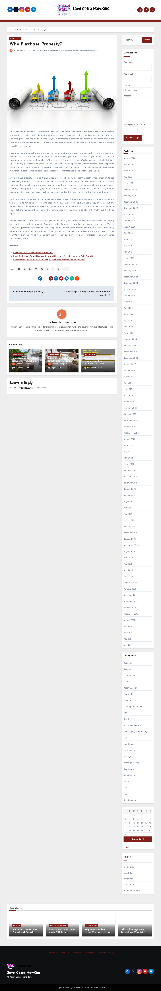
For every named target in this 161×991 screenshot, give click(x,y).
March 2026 (129, 183)
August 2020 (130, 551)
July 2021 (128, 508)
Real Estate (15, 38)
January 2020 (130, 589)
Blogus (88, 987)
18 (129, 827)
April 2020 (128, 570)
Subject (127, 86)
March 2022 (129, 464)
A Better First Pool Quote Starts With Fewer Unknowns (62, 932)
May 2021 (128, 514)
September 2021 (131, 495)
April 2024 (128, 327)
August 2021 (129, 501)
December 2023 (131, 352)
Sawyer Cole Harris (96, 364)
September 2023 (131, 370)
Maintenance (129, 750)
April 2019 (128, 645)
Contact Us (129, 867)
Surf (126, 788)
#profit (76, 51)
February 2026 (130, 189)
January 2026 (130, 196)
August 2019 (129, 620)
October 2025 (130, 214)
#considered (55, 51)
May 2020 (128, 564)
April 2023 (128, 395)
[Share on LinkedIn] (30, 269)
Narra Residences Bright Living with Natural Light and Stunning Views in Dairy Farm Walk (54, 256)
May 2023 (128, 389)
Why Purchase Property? (35, 44)
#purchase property (88, 51)
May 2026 (128, 177)
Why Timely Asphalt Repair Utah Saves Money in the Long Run (98, 932)
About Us (128, 873)
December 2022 (131, 420)
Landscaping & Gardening (135, 731)
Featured (128, 694)
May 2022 (128, 452)
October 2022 (130, 427)
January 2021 (130, 526)
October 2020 (130, 539)
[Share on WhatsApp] (36, 269)
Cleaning (128, 669)
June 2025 (128, 239)
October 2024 (130, 289)
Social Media (129, 775)
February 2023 (130, 408)
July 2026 (128, 164)
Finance (127, 700)
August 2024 (130, 302)
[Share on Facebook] (19, 269)
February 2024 (130, 339)
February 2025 (130, 264)
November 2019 (131, 601)
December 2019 (131, 595)
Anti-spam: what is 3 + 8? (135, 125)
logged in (25, 388)
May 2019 (128, 639)
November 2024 (131, 283)
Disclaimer (128, 879)
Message (127, 96)
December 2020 (131, 533)
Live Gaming (129, 744)
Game (126, 713)
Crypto (127, 682)
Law (125, 738)
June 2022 (129, 445)
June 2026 (129, 171)
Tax (125, 794)
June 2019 (128, 633)
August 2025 (129, 227)
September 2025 (131, 221)
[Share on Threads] (58, 269)
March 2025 (129, 258)
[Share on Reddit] (47, 269)
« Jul (126, 847)
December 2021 (131, 476)
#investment (66, 51)
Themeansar (99, 987)
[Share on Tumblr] (53, 269)
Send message (132, 138)
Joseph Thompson (24, 51)
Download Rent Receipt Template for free (33, 252)
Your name (128, 62)
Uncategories (130, 800)
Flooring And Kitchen (133, 707)
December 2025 (131, 202)
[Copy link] (66, 269)
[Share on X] (24, 269)
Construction (130, 675)
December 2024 (131, 277)
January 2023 (130, 414)
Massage (127, 756)
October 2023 (130, 364)
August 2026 (130, 158)
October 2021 (130, 489)
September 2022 (131, 433)
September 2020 (131, 545)
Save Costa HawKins (24, 973)
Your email (128, 74)
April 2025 (128, 252)
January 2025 (130, 270)
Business (128, 663)
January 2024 (130, 345)
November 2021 (131, 483)
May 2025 (128, 246)
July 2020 (128, 558)
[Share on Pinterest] (41, 269)
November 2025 (131, 208)
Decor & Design (130, 688)
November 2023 (131, 358)
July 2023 (128, 383)
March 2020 (129, 576)
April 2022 (128, 458)
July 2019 (128, 626)
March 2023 (129, 402)
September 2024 (131, 295)
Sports (126, 781)
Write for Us (129, 884)
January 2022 (130, 470)
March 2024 (129, 333)
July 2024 (128, 308)
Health (127, 719)
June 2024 (129, 314)
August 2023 (129, 377)
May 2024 (128, 320)
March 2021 (129, 520)
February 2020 (130, 583)
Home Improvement (132, 725)
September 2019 (131, 614)
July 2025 (128, 233)
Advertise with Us (132, 890)
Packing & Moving (132, 763)
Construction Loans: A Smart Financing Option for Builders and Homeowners (49, 260)
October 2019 (130, 608)
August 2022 (130, 439)
